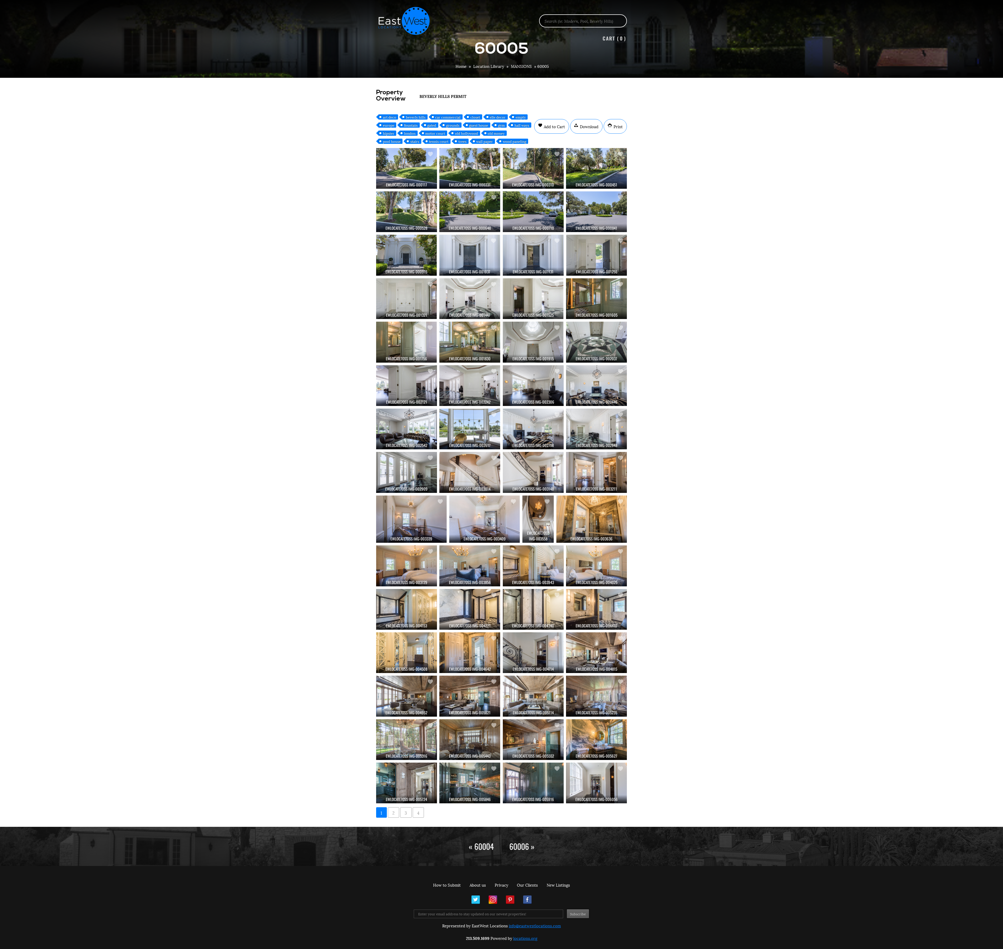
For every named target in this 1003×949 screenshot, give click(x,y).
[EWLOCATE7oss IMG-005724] (406, 783)
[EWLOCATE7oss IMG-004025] (596, 565)
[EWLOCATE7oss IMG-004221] (469, 609)
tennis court (438, 141)
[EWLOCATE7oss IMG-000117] (406, 168)
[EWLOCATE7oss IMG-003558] (537, 519)
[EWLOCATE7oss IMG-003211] (596, 472)
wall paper (484, 141)
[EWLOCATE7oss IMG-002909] (406, 472)
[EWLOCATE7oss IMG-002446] (596, 385)
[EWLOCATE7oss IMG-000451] (596, 168)
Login (996, 17)
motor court (435, 133)
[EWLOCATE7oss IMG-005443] (469, 739)
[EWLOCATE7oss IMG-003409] (484, 519)
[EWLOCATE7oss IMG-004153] (406, 609)
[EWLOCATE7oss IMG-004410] (596, 609)
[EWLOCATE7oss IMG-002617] (469, 429)
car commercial (447, 117)
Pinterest (510, 899)
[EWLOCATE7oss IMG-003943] (533, 565)
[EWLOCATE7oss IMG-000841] (596, 211)
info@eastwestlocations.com (535, 925)
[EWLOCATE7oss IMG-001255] (596, 255)
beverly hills (415, 117)
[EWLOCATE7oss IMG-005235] (596, 696)
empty (521, 117)
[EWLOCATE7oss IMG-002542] (406, 429)
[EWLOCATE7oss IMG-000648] (469, 211)
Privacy (501, 885)
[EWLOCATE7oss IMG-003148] (533, 472)
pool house (392, 141)
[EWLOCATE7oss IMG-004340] (533, 609)
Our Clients (527, 885)
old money (496, 133)
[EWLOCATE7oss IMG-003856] (469, 565)
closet (475, 117)
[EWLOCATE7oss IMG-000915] (406, 255)
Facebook (527, 899)
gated (431, 125)
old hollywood (466, 133)
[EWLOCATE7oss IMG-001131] (533, 255)
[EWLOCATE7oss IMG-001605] (596, 298)
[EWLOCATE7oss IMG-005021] (469, 696)
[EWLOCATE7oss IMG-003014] (469, 472)
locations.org (525, 938)
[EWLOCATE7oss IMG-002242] (469, 385)
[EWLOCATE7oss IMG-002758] (533, 429)
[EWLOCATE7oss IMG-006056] (596, 783)
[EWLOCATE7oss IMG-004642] (469, 652)
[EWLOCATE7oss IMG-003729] (406, 565)
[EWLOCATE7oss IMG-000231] (469, 168)
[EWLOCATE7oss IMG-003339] (411, 519)
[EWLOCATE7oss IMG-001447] (469, 298)
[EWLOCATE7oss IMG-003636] (591, 519)
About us (478, 885)
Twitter (475, 899)
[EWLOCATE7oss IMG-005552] (533, 739)
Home (461, 66)
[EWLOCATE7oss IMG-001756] (406, 342)
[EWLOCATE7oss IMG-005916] (533, 783)
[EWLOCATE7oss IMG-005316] (406, 739)
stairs (414, 141)
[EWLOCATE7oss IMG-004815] (596, 652)
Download (588, 126)
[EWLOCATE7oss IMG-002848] (596, 429)
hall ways (522, 125)
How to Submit (447, 885)
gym (501, 125)
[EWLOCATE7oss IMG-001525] (533, 298)
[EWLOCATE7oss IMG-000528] (406, 211)
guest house (478, 125)
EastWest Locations (407, 21)
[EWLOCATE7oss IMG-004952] (406, 696)
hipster (388, 133)
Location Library (488, 66)
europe (388, 125)
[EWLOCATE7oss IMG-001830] (469, 342)
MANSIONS (521, 66)
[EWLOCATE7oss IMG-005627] (596, 739)
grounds (452, 125)
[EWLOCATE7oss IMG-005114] (533, 696)
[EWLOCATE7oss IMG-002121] (406, 385)
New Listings (558, 885)
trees (462, 141)
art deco (389, 117)
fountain (411, 125)
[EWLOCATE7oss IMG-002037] (596, 342)
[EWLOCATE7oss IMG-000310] (533, 168)
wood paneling (514, 141)
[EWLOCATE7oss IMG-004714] (533, 652)
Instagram (493, 899)
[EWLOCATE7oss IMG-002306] (533, 385)
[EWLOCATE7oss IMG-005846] (469, 783)
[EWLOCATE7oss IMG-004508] (406, 652)
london (410, 133)
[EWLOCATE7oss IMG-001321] (406, 298)
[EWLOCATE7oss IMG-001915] (533, 342)
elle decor (498, 117)
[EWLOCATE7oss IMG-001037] (469, 255)
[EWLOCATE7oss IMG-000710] (533, 211)
